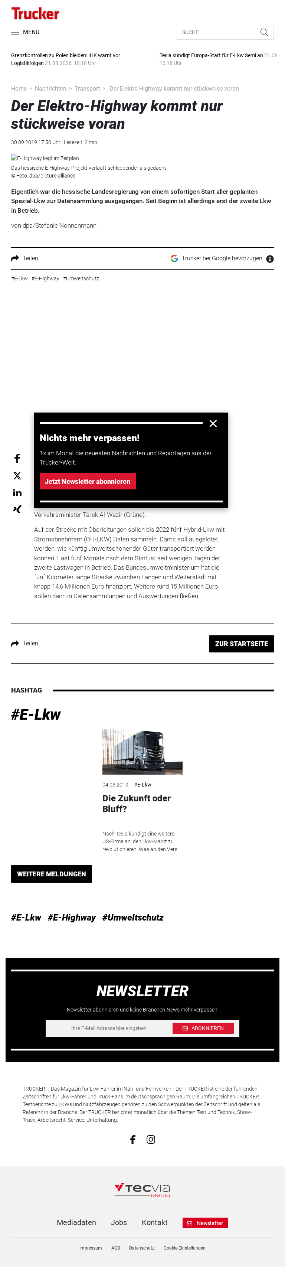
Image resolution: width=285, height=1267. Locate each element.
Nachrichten (50, 88)
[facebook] (132, 1139)
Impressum (90, 1248)
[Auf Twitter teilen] (17, 475)
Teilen (30, 258)
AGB (115, 1248)
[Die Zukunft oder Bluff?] (142, 752)
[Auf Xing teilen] (17, 509)
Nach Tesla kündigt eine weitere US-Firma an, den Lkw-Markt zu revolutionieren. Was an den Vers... (141, 841)
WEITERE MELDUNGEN (51, 874)
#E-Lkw (35, 714)
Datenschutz (141, 1248)
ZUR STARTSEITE (241, 644)
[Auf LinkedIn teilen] (17, 492)
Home (19, 88)
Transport (87, 88)
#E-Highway (72, 917)
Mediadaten (76, 1222)
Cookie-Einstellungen (185, 1248)
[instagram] (151, 1139)
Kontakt (155, 1222)
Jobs (119, 1222)
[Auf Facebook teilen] (17, 457)
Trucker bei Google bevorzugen (222, 258)
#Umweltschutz (133, 917)
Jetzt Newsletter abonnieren (87, 481)
